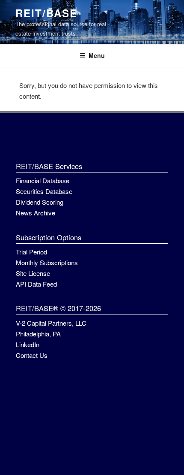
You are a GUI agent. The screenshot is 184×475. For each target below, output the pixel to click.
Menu (97, 55)
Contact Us (31, 355)
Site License (33, 273)
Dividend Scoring (39, 201)
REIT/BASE (46, 13)
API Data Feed (36, 283)
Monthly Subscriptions (47, 262)
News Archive (35, 212)
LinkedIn (27, 344)
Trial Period (31, 251)
